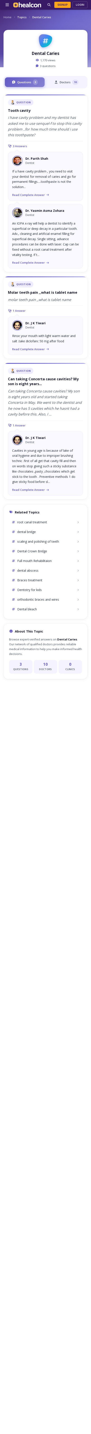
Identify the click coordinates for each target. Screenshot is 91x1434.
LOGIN (80, 4)
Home (7, 17)
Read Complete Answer (28, 195)
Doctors (68, 82)
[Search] (49, 4)
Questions (26, 82)
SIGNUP (62, 4)
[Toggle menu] (7, 4)
